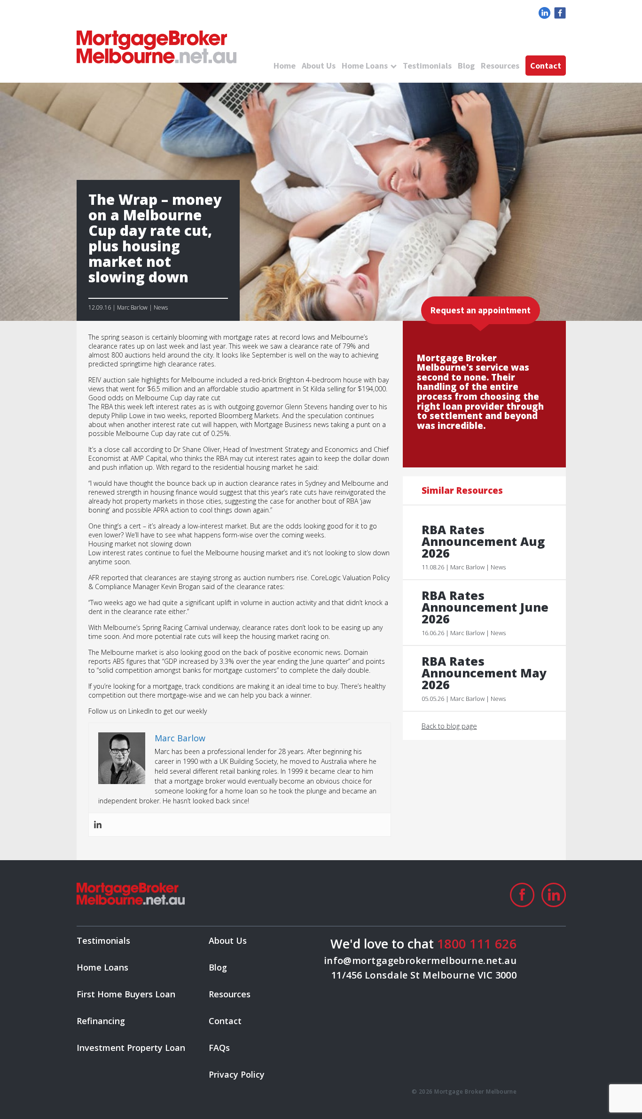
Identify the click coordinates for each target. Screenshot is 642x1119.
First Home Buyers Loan (126, 994)
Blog (466, 65)
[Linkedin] (98, 824)
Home (285, 65)
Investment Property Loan (131, 1047)
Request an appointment (481, 310)
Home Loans (365, 65)
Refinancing (101, 1020)
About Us (319, 65)
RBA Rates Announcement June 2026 (485, 607)
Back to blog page (449, 725)
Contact (545, 65)
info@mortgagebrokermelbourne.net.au (420, 960)
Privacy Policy (237, 1074)
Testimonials (427, 65)
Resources (500, 65)
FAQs (219, 1047)
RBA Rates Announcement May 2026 (484, 673)
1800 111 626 (477, 943)
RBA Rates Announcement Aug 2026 (483, 541)
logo (156, 47)
